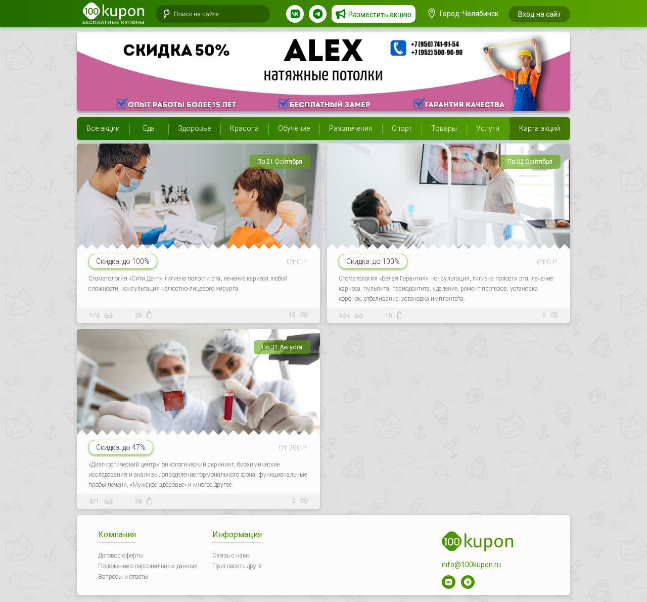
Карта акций (539, 128)
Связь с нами (231, 555)
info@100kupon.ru (471, 565)
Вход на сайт (539, 14)
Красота (244, 128)
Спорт (402, 128)
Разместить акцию (379, 15)
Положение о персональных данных (147, 566)
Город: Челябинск (468, 14)
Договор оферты (121, 555)
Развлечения (351, 128)
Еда (149, 128)
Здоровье (194, 128)
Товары (444, 128)
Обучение (294, 128)
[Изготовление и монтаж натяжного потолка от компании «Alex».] (323, 71)
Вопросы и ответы (123, 576)
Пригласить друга (237, 566)
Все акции (103, 128)
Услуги (487, 128)
